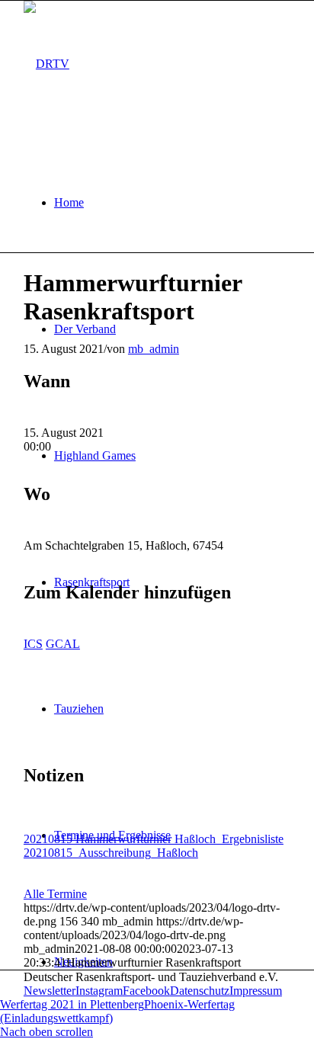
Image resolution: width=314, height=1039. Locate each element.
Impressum (255, 990)
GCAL (63, 643)
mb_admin (153, 348)
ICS (33, 643)
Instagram (99, 990)
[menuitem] (172, 202)
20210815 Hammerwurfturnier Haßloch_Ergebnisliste (154, 838)
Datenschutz (199, 990)
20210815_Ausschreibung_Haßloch (111, 852)
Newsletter (49, 990)
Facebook (146, 990)
